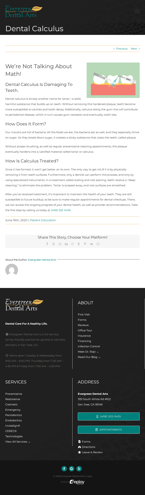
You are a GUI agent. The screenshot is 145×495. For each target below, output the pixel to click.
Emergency (13, 409)
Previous (121, 48)
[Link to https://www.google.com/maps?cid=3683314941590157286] (71, 469)
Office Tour (85, 330)
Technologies (13, 436)
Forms (82, 319)
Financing (84, 341)
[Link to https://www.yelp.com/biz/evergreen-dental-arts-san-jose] (79, 469)
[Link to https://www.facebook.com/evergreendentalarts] (64, 469)
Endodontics (13, 420)
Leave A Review (92, 452)
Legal (89, 476)
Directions (88, 447)
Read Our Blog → (89, 357)
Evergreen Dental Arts (42, 259)
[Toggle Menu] (137, 11)
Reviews (83, 325)
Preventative (13, 393)
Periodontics (13, 415)
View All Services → (17, 441)
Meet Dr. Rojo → (88, 351)
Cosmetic (11, 404)
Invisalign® (12, 425)
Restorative (12, 399)
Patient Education (43, 220)
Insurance (84, 335)
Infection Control (89, 346)
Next (134, 48)
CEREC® (11, 431)
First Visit (84, 314)
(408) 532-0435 (61, 210)
